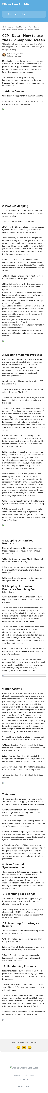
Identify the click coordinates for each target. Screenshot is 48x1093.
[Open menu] (44, 4)
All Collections (7, 27)
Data (35, 27)
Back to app (29, 1075)
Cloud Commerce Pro (23, 27)
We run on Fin (25, 1086)
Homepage (18, 1075)
